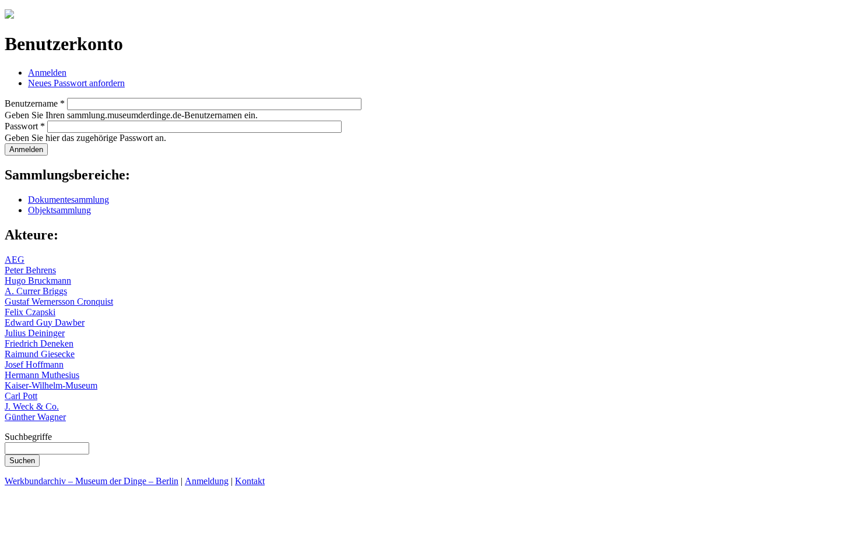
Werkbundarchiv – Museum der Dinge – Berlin (91, 481)
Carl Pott (21, 396)
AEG (14, 260)
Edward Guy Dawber (45, 322)
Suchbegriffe (28, 437)
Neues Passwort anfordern (76, 83)
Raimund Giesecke (40, 354)
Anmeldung (207, 481)
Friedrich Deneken (39, 343)
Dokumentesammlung (68, 200)
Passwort (25, 126)
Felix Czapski (30, 312)
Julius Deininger (35, 333)
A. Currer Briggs (36, 291)
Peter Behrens (30, 270)
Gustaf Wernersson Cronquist (59, 301)
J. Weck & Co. (32, 406)
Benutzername (35, 103)
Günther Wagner (35, 417)
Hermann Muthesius (42, 375)
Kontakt (250, 481)
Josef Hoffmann (34, 364)
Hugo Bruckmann (38, 280)
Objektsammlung (59, 210)
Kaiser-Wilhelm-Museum (51, 385)
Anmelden (47, 72)
